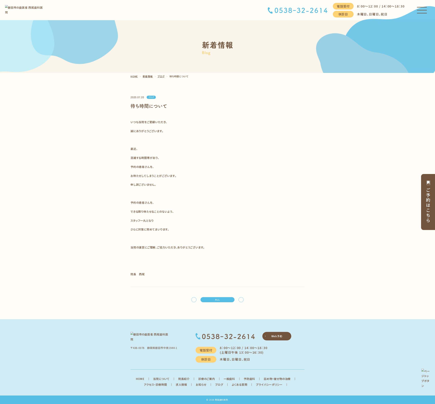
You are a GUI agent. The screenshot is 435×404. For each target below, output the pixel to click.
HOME (140, 379)
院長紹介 (184, 379)
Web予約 (276, 336)
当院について (161, 379)
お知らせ (201, 384)
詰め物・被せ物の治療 (277, 379)
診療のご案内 (206, 379)
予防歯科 (249, 379)
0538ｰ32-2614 (301, 10)
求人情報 (181, 384)
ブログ (219, 384)
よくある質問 (239, 384)
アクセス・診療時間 (155, 384)
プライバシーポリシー (269, 384)
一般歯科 (229, 379)
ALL (217, 299)
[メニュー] (422, 10)
